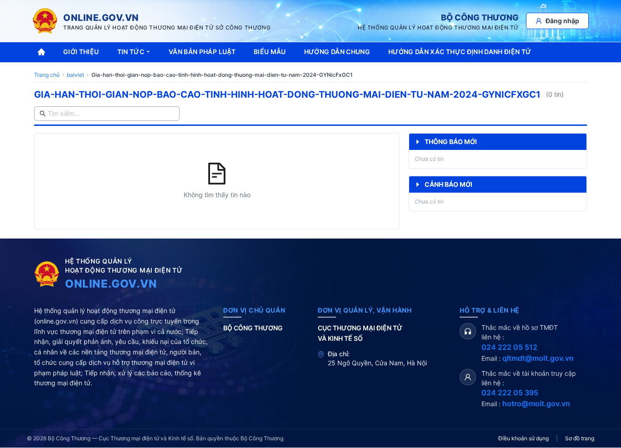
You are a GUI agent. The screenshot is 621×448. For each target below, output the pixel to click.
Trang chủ (47, 74)
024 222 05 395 (509, 392)
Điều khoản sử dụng (523, 438)
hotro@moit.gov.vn (536, 403)
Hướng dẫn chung (337, 51)
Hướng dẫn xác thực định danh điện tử (459, 51)
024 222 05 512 (509, 347)
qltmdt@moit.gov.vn (538, 358)
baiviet (75, 74)
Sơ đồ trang (579, 438)
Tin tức (130, 51)
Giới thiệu (81, 51)
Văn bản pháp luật (202, 51)
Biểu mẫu (270, 51)
